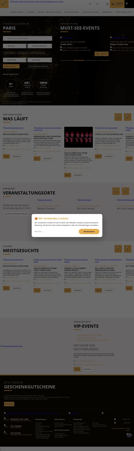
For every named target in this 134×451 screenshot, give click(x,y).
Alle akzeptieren (89, 231)
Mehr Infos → (39, 231)
